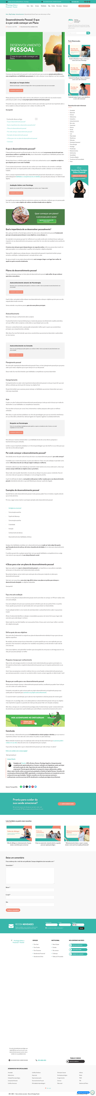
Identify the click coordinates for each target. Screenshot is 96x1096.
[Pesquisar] (88, 33)
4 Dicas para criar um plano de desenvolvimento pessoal (22, 138)
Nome (8, 887)
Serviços (37, 6)
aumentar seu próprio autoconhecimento (34, 692)
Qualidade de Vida (34, 26)
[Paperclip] (67, 1061)
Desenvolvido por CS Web (82, 1094)
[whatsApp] (70, 954)
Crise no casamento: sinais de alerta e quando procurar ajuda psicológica (48, 844)
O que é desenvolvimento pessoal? (16, 122)
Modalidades (43, 6)
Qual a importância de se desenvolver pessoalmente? (21, 125)
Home (28, 6)
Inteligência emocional (14, 508)
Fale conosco (59, 6)
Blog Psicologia (12, 14)
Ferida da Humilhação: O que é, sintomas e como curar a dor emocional (79, 78)
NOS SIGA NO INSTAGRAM (77, 945)
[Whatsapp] (85, 1)
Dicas (29, 26)
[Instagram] (87, 1)
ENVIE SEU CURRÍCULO (74, 1061)
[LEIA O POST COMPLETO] (79, 51)
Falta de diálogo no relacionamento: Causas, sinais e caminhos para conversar (19, 844)
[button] (84, 6)
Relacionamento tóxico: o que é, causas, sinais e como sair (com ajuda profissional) (77, 844)
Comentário (9, 865)
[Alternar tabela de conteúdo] (35, 119)
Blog (49, 6)
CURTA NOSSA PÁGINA (77, 949)
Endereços (65, 6)
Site (7, 902)
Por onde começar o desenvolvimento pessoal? (19, 131)
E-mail (8, 895)
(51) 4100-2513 (75, 1)
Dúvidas (53, 6)
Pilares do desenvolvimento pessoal (16, 128)
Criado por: (76, 19)
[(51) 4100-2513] (70, 1)
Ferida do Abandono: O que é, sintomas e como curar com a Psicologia (79, 59)
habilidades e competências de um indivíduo (28, 176)
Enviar (81, 928)
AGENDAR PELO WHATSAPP (78, 954)
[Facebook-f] (89, 1)
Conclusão (10, 141)
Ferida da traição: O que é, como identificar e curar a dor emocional (79, 97)
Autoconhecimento (20, 14)
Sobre (32, 6)
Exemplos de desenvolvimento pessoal (17, 135)
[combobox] (74, 925)
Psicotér (23, 763)
